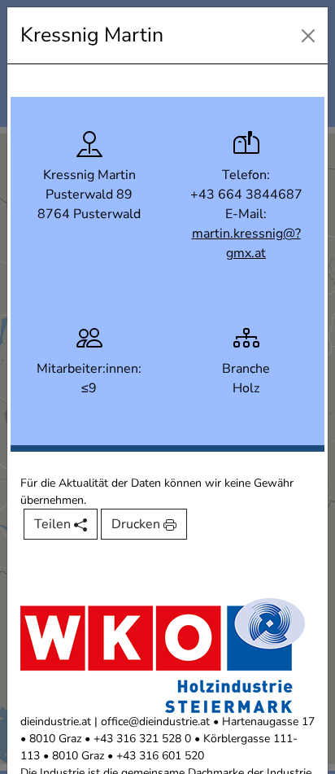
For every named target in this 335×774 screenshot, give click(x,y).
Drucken (137, 524)
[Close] (308, 36)
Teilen (54, 524)
